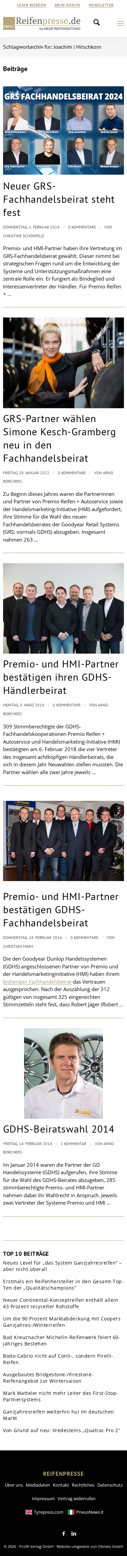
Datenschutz (110, 1485)
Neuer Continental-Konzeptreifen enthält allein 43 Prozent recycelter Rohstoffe (60, 1303)
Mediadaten (38, 1485)
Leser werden (31, 4)
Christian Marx (18, 946)
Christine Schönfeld (23, 235)
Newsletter (101, 4)
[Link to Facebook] (64, 1534)
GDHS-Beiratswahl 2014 (58, 1128)
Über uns (14, 1485)
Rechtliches (83, 1485)
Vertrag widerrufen (77, 1498)
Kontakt (61, 1485)
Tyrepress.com (48, 1512)
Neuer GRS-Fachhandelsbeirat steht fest (59, 199)
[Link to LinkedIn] (74, 1534)
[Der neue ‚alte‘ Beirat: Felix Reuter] (63, 608)
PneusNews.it (90, 1512)
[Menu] (120, 23)
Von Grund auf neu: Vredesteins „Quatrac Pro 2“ (61, 1430)
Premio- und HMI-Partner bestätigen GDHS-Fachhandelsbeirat (61, 909)
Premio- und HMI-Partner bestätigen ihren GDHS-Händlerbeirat (61, 677)
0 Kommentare (82, 226)
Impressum (43, 1498)
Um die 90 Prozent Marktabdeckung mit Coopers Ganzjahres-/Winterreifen (62, 1322)
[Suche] (98, 23)
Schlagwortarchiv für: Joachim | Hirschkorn (52, 46)
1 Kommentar (73, 1143)
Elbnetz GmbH (110, 1546)
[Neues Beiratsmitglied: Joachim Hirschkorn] (63, 1073)
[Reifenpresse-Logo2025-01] (42, 23)
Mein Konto (68, 4)
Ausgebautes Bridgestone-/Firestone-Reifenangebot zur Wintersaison (48, 1377)
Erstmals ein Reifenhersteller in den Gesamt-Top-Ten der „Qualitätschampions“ (63, 1284)
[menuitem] (32, 5)
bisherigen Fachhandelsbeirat (37, 981)
